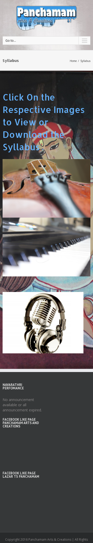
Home (73, 61)
